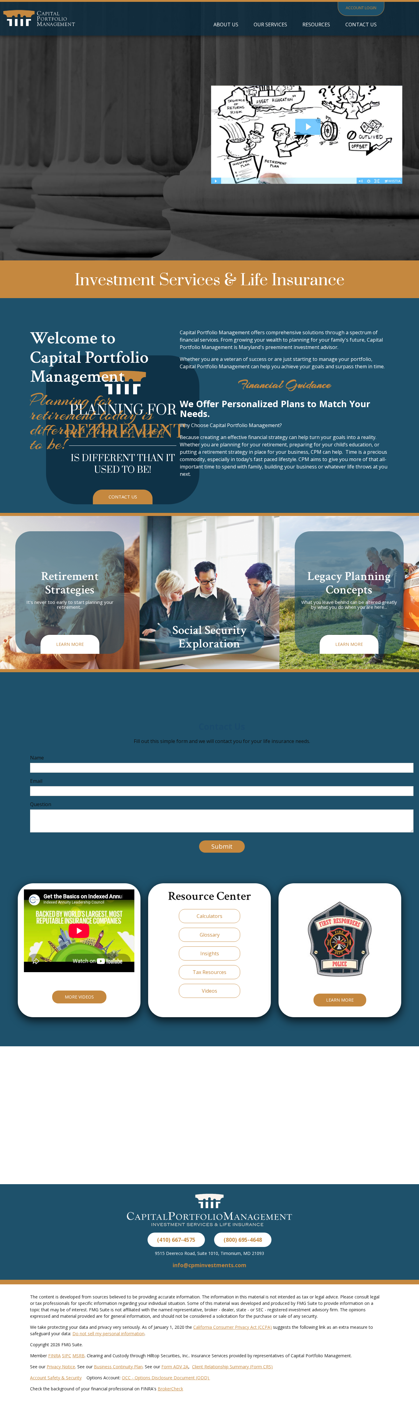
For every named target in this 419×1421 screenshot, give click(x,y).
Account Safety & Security (56, 1378)
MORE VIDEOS (79, 997)
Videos (209, 990)
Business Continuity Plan (118, 1367)
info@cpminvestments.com (209, 1265)
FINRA (54, 1355)
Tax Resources (209, 972)
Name (37, 757)
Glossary (210, 934)
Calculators (209, 916)
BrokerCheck (170, 1389)
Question (40, 804)
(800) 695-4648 (243, 1239)
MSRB (78, 1355)
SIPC (66, 1355)
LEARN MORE (340, 1000)
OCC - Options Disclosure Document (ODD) (166, 1378)
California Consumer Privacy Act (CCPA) (232, 1327)
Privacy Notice (61, 1367)
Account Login (361, 7)
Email (36, 781)
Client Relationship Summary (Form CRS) (232, 1367)
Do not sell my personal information (108, 1333)
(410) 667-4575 (176, 1239)
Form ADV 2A (174, 1367)
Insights (209, 953)
